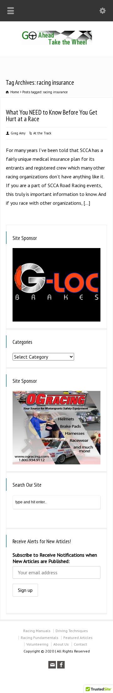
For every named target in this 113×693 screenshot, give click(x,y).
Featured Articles (78, 637)
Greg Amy (18, 133)
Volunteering (37, 644)
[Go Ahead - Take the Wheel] (56, 43)
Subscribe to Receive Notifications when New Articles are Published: (55, 558)
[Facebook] (61, 665)
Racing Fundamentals (39, 637)
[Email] (52, 665)
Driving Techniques (72, 630)
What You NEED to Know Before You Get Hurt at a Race (51, 115)
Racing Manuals (37, 630)
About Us (61, 644)
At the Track (42, 133)
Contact (80, 644)
